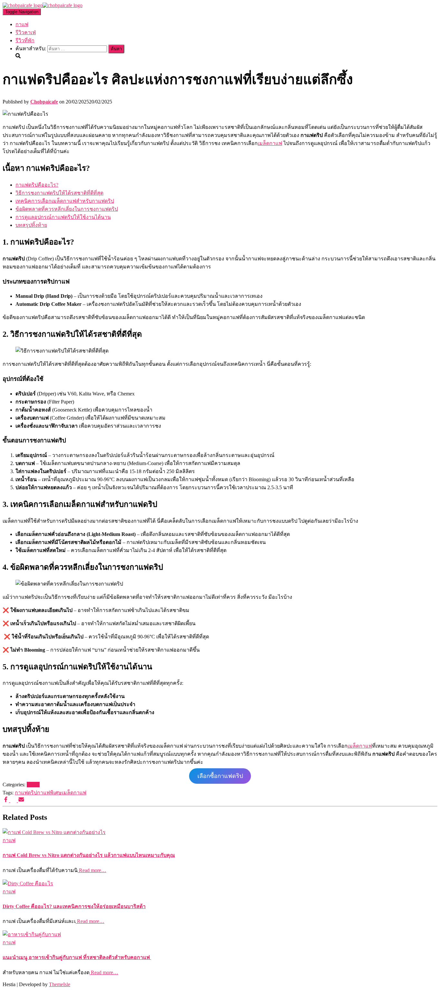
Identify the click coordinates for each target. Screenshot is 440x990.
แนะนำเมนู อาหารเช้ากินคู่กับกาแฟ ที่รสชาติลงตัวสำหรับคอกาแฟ (77, 957)
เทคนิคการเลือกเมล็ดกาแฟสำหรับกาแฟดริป (64, 201)
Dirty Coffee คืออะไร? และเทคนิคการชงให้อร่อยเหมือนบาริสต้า (74, 906)
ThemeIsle (59, 984)
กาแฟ (21, 24)
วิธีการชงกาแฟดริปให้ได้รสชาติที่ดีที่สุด (59, 193)
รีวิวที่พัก (24, 40)
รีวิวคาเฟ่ (25, 32)
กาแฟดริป (26, 792)
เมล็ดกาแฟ (270, 143)
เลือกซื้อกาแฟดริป (220, 776)
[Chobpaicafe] (42, 5)
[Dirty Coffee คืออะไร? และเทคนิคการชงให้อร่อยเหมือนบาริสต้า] (28, 883)
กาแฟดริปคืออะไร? (36, 185)
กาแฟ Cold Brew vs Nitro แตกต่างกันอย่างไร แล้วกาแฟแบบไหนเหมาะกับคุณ (89, 855)
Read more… (92, 870)
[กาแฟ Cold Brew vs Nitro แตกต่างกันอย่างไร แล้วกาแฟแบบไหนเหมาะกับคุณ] (54, 832)
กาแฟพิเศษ (49, 792)
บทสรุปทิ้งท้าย (31, 225)
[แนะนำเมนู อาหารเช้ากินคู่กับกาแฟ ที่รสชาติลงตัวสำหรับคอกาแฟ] (32, 934)
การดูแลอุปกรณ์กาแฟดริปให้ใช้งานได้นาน (63, 217)
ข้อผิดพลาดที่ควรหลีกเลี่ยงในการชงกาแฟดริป (66, 209)
